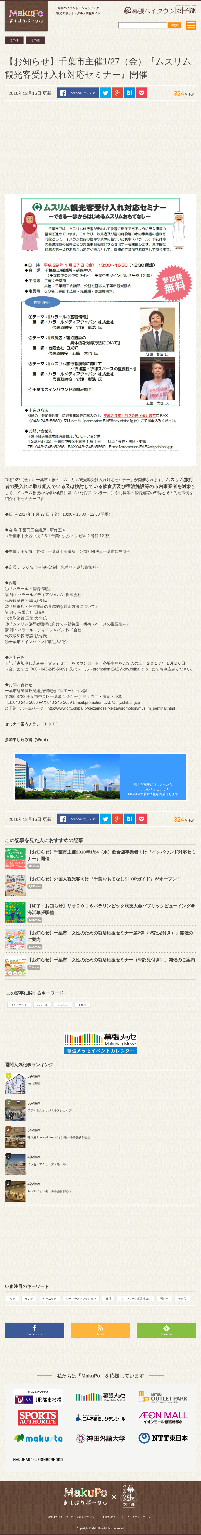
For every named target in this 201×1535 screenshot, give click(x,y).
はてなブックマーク (129, 92)
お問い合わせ (111, 1516)
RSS (100, 1334)
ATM (12, 1298)
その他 (14, 40)
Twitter (105, 92)
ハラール (42, 1004)
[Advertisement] (100, 144)
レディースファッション (81, 1298)
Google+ (117, 92)
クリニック (49, 1298)
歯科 (108, 1298)
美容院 (182, 1298)
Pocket (141, 92)
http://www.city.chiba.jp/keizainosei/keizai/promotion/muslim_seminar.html (111, 708)
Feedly (166, 1334)
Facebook (34, 1334)
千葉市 (82, 1004)
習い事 (164, 1298)
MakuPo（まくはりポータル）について (71, 1516)
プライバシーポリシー (139, 1516)
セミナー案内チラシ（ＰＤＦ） (32, 724)
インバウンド (19, 1004)
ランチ (29, 1298)
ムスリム (63, 1004)
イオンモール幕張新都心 (136, 1298)
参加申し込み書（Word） (27, 740)
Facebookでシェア (82, 93)
